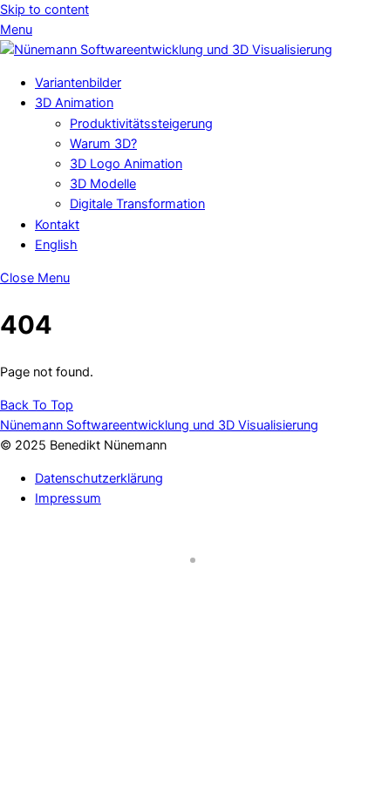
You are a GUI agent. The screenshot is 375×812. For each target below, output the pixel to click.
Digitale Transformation (137, 204)
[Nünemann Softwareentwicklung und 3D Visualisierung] (166, 50)
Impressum (68, 498)
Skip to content (44, 9)
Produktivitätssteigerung (141, 124)
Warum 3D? (103, 144)
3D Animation (74, 103)
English (56, 245)
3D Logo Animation (126, 164)
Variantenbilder (78, 83)
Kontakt (57, 225)
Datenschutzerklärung (99, 478)
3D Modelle (103, 184)
